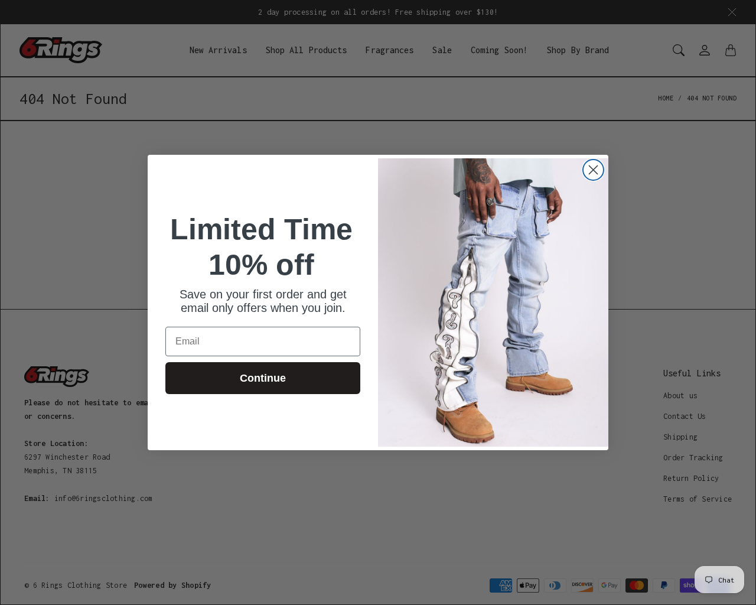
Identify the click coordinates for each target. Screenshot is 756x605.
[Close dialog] (593, 170)
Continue (263, 378)
